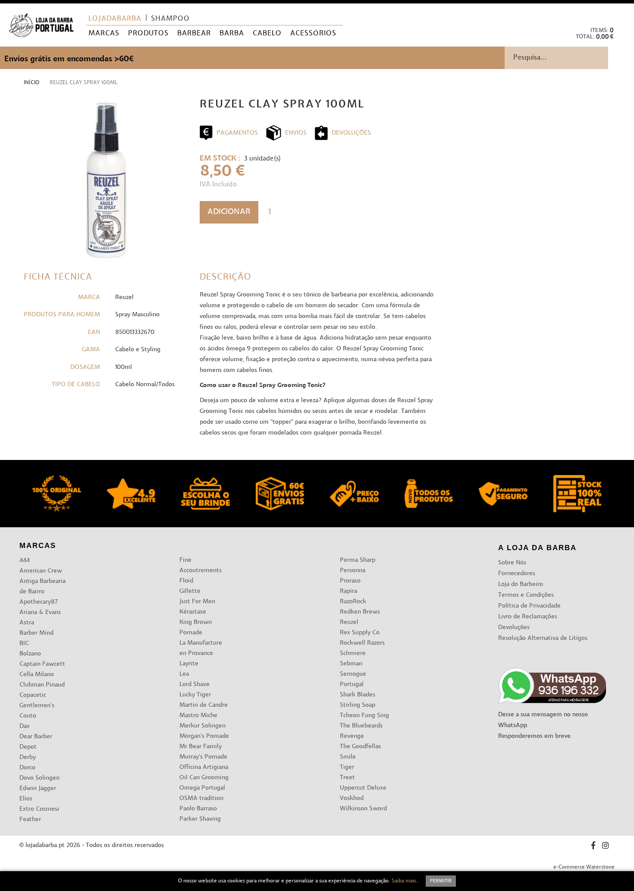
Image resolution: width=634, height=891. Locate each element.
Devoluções (514, 627)
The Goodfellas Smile (360, 752)
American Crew (40, 571)
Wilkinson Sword (363, 809)
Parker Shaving (200, 819)
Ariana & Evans (40, 612)
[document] (317, 881)
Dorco (27, 768)
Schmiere (353, 653)
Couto (27, 716)
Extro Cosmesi (39, 809)
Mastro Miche (198, 716)
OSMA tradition (201, 798)
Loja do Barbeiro (520, 584)
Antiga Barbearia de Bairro (42, 586)
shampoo (170, 19)
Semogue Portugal (353, 679)
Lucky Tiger (195, 695)
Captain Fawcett (42, 664)
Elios (25, 799)
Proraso (350, 581)
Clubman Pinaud (42, 685)
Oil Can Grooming (204, 778)
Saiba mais (404, 881)
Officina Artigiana (203, 767)
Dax (24, 726)
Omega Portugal (202, 788)
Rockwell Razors (362, 643)
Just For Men (197, 602)
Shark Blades (357, 695)
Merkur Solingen (202, 726)
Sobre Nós (512, 563)
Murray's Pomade (203, 757)
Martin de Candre (203, 705)
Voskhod (352, 798)
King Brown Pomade (195, 627)
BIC (24, 643)
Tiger (347, 767)
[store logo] (41, 25)
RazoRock (353, 602)
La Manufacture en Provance (200, 648)
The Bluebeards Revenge (361, 731)
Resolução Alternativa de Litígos (542, 638)
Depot (28, 747)
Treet (347, 778)
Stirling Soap (357, 705)
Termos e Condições (526, 595)
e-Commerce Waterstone (584, 867)
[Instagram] (605, 847)
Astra (26, 623)
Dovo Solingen (39, 778)
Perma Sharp (357, 560)
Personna (352, 571)
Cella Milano (36, 675)
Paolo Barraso (198, 809)
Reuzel (349, 622)
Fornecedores (516, 574)
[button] (620, 13)
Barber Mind (36, 633)
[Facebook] (593, 847)
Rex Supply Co (360, 633)
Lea (184, 674)
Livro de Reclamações (527, 617)
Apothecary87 (38, 602)
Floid (186, 581)
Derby (27, 757)
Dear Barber (35, 737)
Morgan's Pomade (204, 736)
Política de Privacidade (529, 606)
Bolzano (30, 654)
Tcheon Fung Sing (364, 716)
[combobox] (569, 58)
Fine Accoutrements (200, 565)
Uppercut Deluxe (363, 788)
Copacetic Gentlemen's (36, 700)
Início (31, 82)
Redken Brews (360, 612)
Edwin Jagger (37, 788)
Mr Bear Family (200, 747)
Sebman (351, 664)
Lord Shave (194, 684)
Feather (30, 819)
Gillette (190, 591)
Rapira (348, 591)
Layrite (188, 664)
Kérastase (192, 612)
